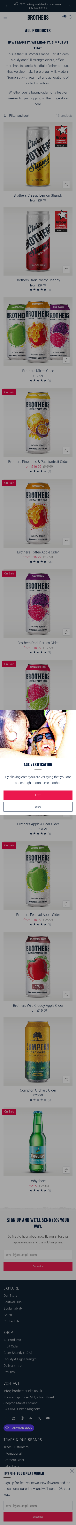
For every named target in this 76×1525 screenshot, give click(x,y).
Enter (38, 795)
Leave (38, 806)
